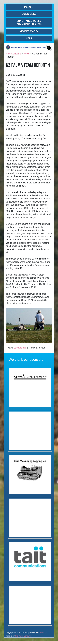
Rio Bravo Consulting (23, 636)
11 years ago (20, 348)
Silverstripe (42, 633)
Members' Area (29, 31)
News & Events (13, 53)
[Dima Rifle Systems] (30, 605)
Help (29, 38)
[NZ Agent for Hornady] (30, 387)
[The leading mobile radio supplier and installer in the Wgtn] (30, 561)
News (26, 53)
